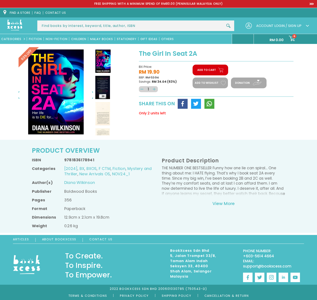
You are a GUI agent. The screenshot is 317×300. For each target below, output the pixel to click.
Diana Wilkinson (79, 182)
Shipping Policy (176, 296)
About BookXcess (59, 239)
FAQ (38, 13)
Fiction (119, 168)
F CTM (105, 168)
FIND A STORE (20, 13)
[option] (158, 4)
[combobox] (135, 25)
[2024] (70, 168)
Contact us (55, 13)
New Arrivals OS (94, 174)
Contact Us (101, 239)
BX (82, 168)
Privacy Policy (134, 296)
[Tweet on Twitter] (196, 104)
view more (223, 204)
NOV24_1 (121, 174)
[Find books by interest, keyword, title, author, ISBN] (228, 26)
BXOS (91, 168)
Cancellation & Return (226, 296)
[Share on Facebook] (183, 104)
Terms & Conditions (87, 296)
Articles (21, 239)
